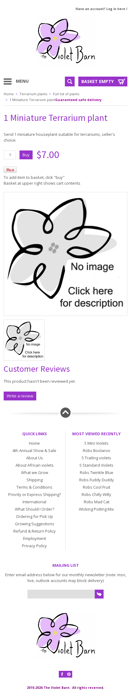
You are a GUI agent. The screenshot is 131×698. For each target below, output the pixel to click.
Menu (22, 81)
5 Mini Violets (96, 443)
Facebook (62, 674)
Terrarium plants (33, 94)
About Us (34, 458)
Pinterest (69, 674)
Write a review (20, 396)
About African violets (35, 465)
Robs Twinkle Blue (96, 472)
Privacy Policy (34, 545)
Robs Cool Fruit (96, 487)
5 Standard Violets (96, 465)
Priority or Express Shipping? (34, 494)
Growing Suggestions (34, 523)
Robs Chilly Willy (96, 494)
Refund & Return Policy (34, 531)
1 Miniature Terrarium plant (32, 99)
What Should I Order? (34, 509)
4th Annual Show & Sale (34, 450)
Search (70, 81)
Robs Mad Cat (96, 502)
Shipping (35, 480)
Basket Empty (97, 81)
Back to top (65, 412)
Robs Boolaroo (96, 450)
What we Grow (34, 472)
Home (9, 94)
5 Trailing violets (96, 458)
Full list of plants (66, 94)
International (34, 502)
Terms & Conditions (34, 487)
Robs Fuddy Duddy (96, 480)
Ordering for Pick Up (34, 516)
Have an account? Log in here (100, 9)
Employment (34, 538)
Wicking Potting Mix (96, 509)
